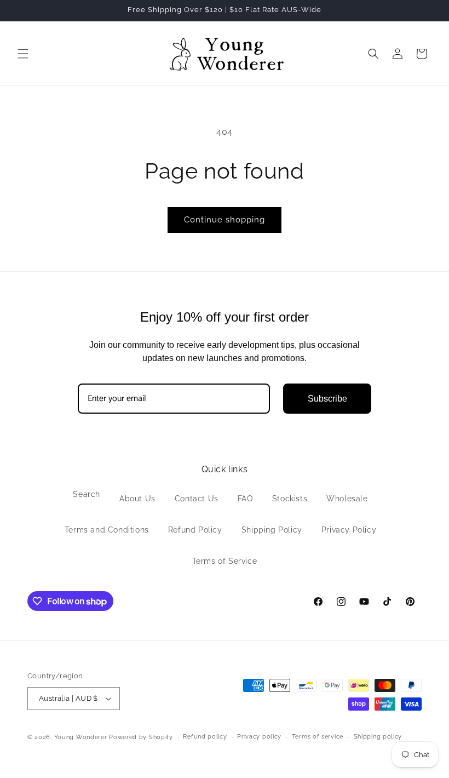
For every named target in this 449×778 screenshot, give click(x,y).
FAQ (245, 498)
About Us (137, 498)
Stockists (289, 498)
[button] (23, 54)
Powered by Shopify (141, 737)
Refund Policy (195, 529)
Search (86, 494)
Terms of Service (224, 561)
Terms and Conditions (107, 529)
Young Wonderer (82, 737)
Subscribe (327, 398)
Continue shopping (224, 220)
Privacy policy (259, 736)
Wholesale (346, 498)
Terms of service (317, 736)
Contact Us (196, 498)
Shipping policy (378, 736)
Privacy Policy (348, 529)
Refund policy (205, 736)
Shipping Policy (271, 529)
